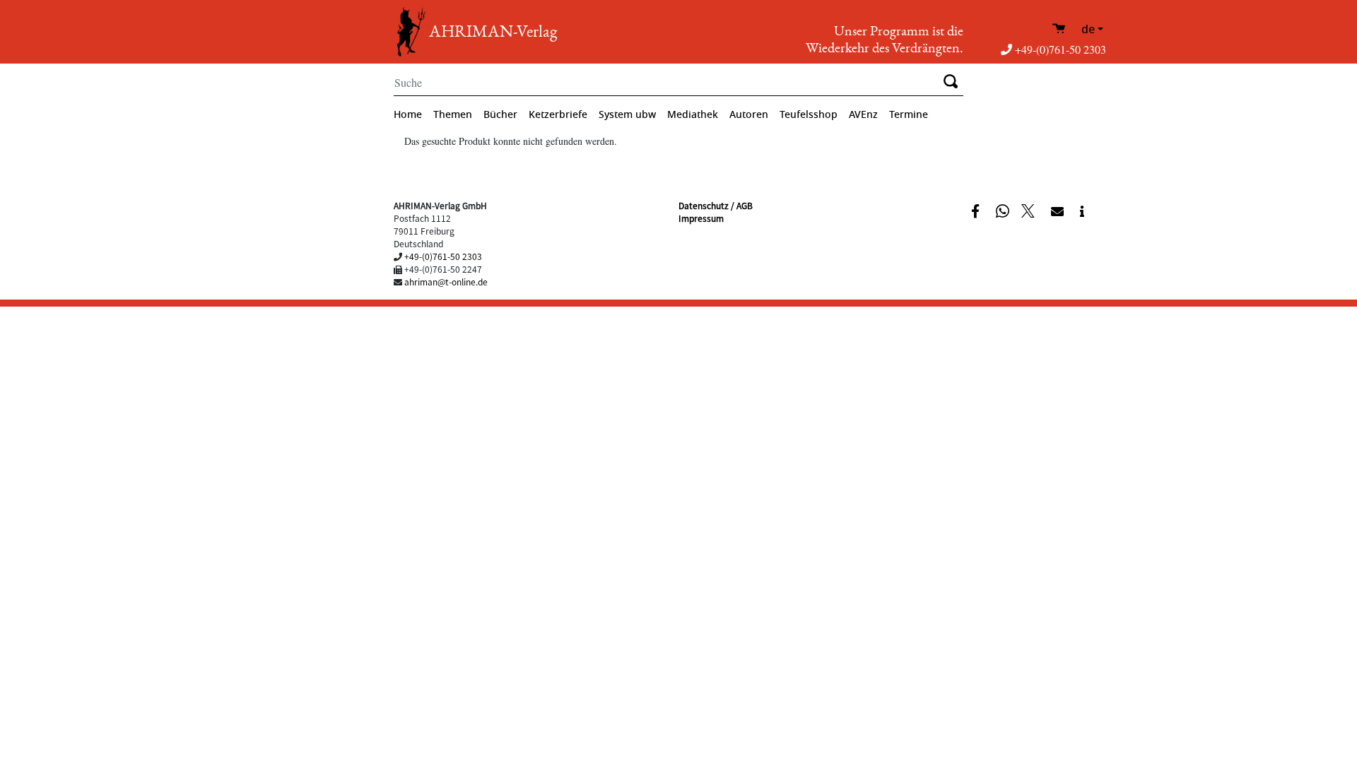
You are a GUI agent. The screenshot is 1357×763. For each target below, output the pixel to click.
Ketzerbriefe (558, 114)
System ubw (627, 114)
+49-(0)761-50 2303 (1060, 49)
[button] (977, 209)
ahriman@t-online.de (446, 282)
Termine (908, 114)
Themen (452, 114)
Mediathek (692, 114)
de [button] (1088, 29)
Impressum (701, 218)
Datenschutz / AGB (715, 205)
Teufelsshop (809, 114)
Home (408, 114)
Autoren (748, 114)
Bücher (500, 114)
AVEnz (863, 114)
